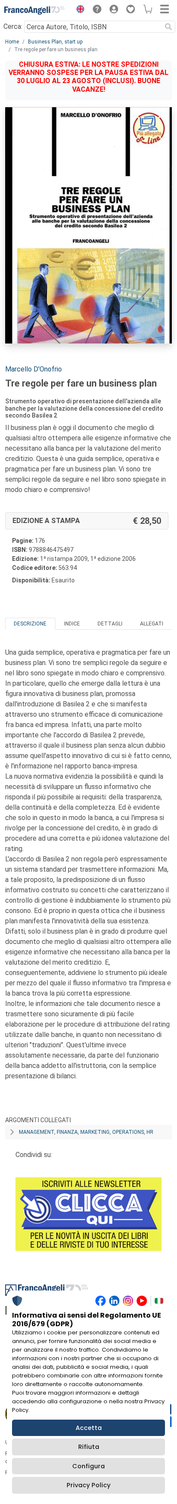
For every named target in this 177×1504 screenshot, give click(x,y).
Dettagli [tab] (110, 624)
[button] (78, 10)
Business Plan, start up (55, 42)
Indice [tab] (72, 624)
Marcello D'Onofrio (33, 369)
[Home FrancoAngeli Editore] (34, 10)
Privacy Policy (88, 1485)
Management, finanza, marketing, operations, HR (86, 1132)
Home (12, 42)
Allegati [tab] (151, 624)
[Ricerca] (168, 27)
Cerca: (12, 26)
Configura (88, 1466)
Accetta (89, 1428)
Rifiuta (88, 1446)
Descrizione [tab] (30, 624)
